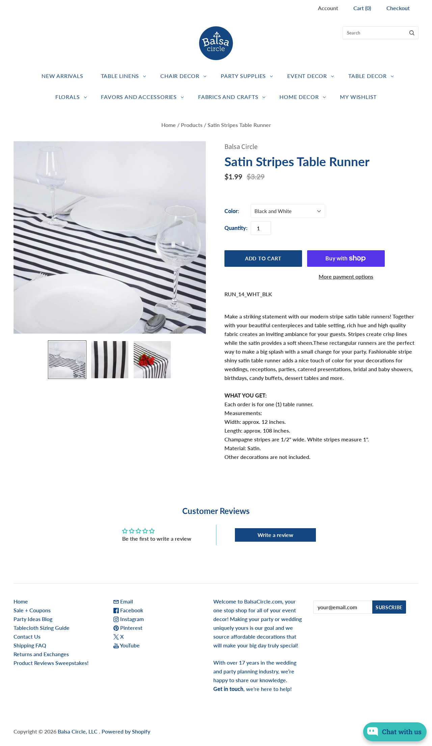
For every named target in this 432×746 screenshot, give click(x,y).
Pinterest (130, 627)
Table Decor (367, 76)
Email (126, 601)
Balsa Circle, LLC (78, 731)
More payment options (346, 276)
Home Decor (299, 97)
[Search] (411, 32)
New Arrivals (62, 76)
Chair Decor (179, 76)
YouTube (129, 645)
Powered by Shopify (126, 731)
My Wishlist (358, 97)
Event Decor (307, 76)
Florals (67, 97)
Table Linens (120, 76)
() (362, 8)
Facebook (131, 610)
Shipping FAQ (30, 645)
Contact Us (27, 636)
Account (328, 8)
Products (191, 125)
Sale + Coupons (32, 610)
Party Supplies (243, 76)
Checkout (398, 8)
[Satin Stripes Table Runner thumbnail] (67, 359)
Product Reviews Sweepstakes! (51, 663)
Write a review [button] (275, 535)
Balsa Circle (241, 147)
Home (168, 125)
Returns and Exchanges (41, 654)
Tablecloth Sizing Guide (42, 627)
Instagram (131, 619)
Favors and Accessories (139, 97)
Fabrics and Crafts (228, 97)
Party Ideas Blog (33, 619)
